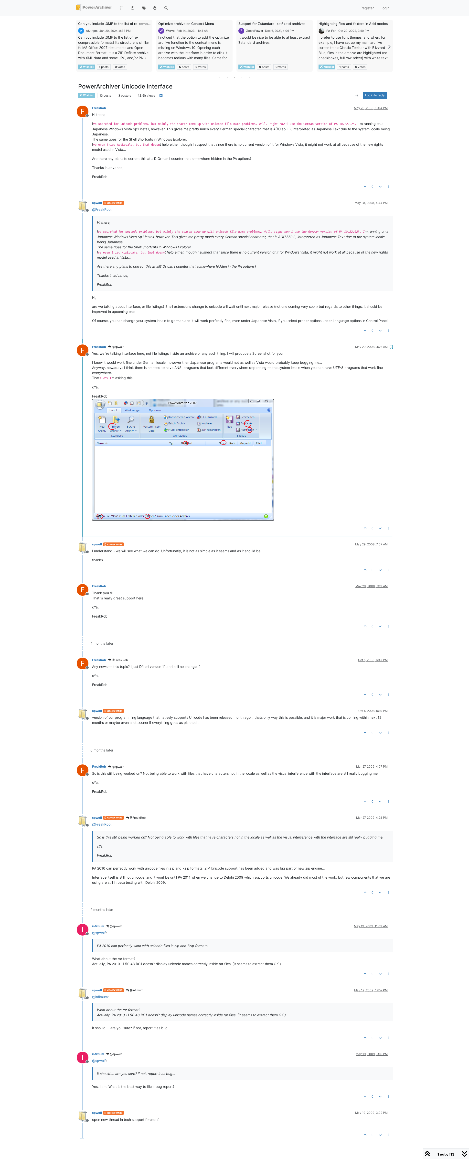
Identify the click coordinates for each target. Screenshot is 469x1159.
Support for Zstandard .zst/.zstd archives (272, 24)
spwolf (97, 203)
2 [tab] (227, 77)
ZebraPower (254, 31)
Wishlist (88, 66)
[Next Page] (389, 46)
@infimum (136, 990)
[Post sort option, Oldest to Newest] (357, 95)
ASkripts (91, 31)
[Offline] (84, 206)
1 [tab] (219, 77)
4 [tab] (241, 77)
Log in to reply (375, 95)
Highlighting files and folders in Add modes (353, 24)
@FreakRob (119, 660)
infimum (98, 926)
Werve (170, 31)
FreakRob (99, 108)
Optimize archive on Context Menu (186, 24)
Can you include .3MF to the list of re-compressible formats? (127, 24)
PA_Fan (331, 31)
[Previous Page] (80, 46)
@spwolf (117, 347)
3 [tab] (234, 77)
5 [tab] (249, 77)
